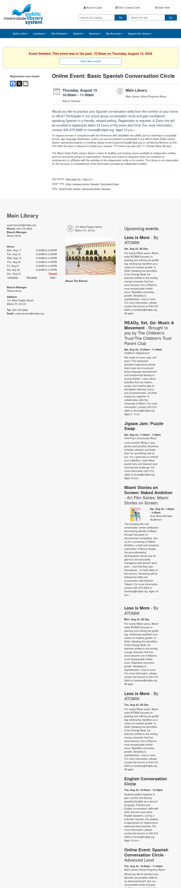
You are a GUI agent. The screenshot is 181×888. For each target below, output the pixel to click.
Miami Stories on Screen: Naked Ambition (148, 495)
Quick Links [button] (19, 33)
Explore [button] (77, 33)
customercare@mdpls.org (21, 225)
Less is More (141, 239)
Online (68, 183)
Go (120, 17)
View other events (90, 61)
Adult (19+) (88, 179)
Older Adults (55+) (74, 179)
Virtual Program (65, 188)
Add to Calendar (71, 101)
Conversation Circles (109, 183)
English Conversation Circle (145, 781)
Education (94, 183)
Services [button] (94, 33)
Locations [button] (39, 33)
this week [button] (32, 277)
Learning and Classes (91, 188)
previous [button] (13, 277)
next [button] (53, 277)
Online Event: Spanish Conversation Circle (146, 855)
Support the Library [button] (139, 33)
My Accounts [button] (113, 33)
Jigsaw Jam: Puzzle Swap (143, 425)
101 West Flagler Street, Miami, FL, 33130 (88, 228)
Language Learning (81, 183)
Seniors (77, 188)
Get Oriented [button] (58, 33)
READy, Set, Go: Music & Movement (149, 333)
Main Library (136, 90)
